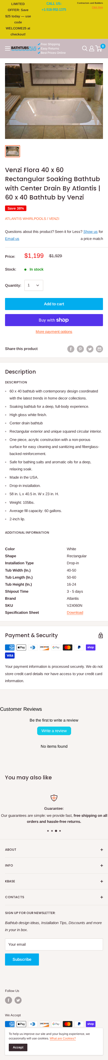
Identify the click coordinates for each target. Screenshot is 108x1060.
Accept (18, 1047)
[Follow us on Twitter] (18, 1000)
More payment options (54, 331)
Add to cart (54, 304)
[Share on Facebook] (70, 348)
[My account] (91, 48)
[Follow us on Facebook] (8, 1000)
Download (75, 612)
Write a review (54, 731)
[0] (99, 48)
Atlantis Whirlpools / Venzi (32, 219)
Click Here (97, 7)
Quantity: (13, 285)
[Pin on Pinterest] (80, 348)
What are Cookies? (63, 1038)
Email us (12, 238)
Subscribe (22, 959)
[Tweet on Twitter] (89, 348)
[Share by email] (99, 348)
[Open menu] (7, 48)
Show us (90, 231)
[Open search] (85, 48)
